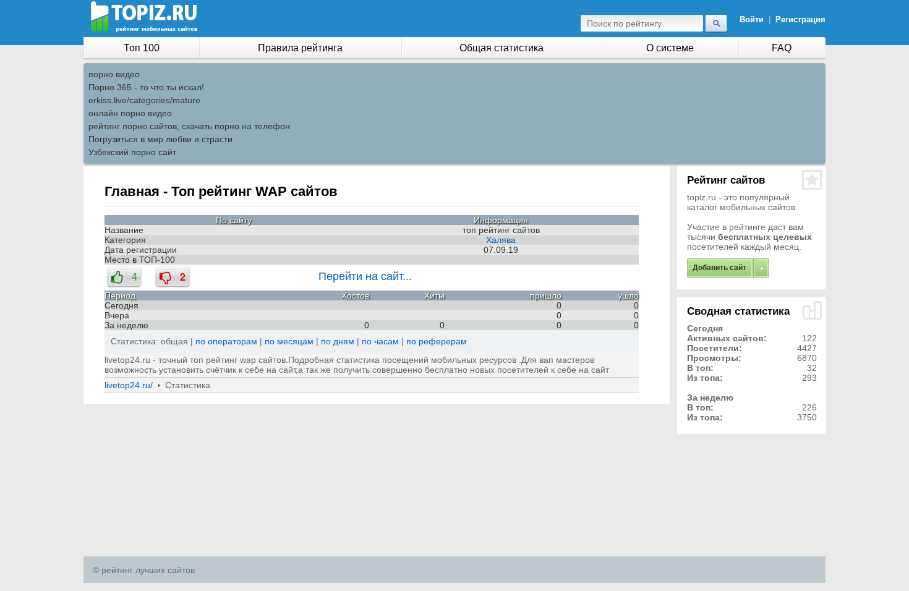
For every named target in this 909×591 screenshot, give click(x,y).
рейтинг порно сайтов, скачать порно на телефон (189, 126)
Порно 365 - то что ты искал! (146, 87)
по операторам (226, 341)
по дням (337, 341)
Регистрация (800, 19)
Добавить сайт (719, 267)
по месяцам (289, 341)
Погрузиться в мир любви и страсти (160, 139)
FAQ (782, 48)
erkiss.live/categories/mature (144, 100)
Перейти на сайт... (365, 276)
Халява (501, 240)
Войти (752, 19)
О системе (670, 48)
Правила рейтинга (300, 48)
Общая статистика (501, 48)
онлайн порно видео (130, 113)
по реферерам (436, 341)
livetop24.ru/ (129, 385)
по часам (380, 341)
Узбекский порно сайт (132, 152)
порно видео (114, 74)
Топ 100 (142, 48)
